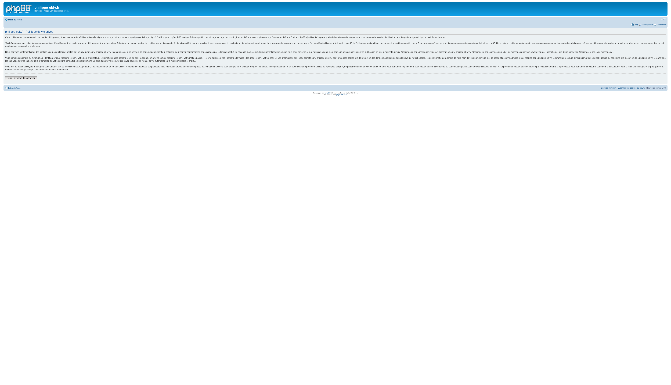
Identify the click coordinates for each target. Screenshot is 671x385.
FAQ (636, 25)
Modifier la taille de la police (663, 19)
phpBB (328, 93)
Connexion (661, 25)
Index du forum (15, 20)
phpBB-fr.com (341, 95)
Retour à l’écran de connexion (21, 78)
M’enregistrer (647, 25)
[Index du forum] (19, 8)
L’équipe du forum (608, 88)
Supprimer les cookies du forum (631, 88)
